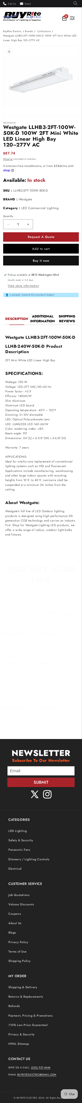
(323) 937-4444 (40, 1067)
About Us (14, 923)
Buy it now (41, 260)
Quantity (8, 216)
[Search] (75, 3)
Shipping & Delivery (22, 987)
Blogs (12, 932)
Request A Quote (41, 237)
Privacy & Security (21, 1034)
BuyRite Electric (12, 31)
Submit (41, 782)
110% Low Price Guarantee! (28, 1025)
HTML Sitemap (18, 1044)
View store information (23, 286)
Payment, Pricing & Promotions (30, 1015)
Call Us (12, 3)
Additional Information (42, 318)
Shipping (8, 158)
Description (16, 318)
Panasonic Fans (19, 850)
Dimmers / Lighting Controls (28, 859)
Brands (29, 31)
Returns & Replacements (25, 996)
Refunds (14, 1006)
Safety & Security (20, 840)
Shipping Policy (19, 961)
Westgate (25, 199)
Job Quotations (18, 895)
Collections (44, 31)
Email (28, 3)
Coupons (14, 914)
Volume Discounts (21, 904)
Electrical (14, 869)
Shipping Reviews (67, 318)
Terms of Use (17, 951)
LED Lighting (17, 831)
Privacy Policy (18, 942)
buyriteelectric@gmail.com (36, 1074)
